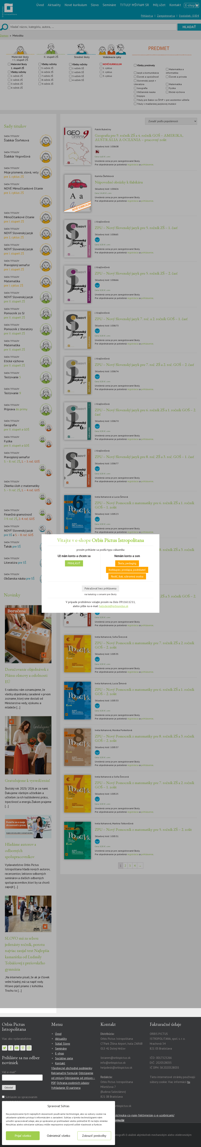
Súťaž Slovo (62, 1043)
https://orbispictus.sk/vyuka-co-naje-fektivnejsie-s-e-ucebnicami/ (132, 1115)
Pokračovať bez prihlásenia (100, 588)
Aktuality (61, 1039)
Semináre (61, 1048)
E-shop (59, 1053)
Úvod (58, 1034)
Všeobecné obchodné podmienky (71, 1068)
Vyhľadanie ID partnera (65, 1088)
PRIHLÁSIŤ (74, 563)
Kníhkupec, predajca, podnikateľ (127, 570)
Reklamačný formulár (64, 1073)
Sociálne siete (64, 1058)
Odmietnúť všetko (58, 1135)
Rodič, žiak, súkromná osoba (127, 576)
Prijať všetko (23, 1135)
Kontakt (60, 1063)
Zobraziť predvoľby (94, 1135)
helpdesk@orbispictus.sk (113, 606)
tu (188, 1082)
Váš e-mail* (9, 1072)
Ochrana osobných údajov (73, 1083)
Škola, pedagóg (127, 563)
